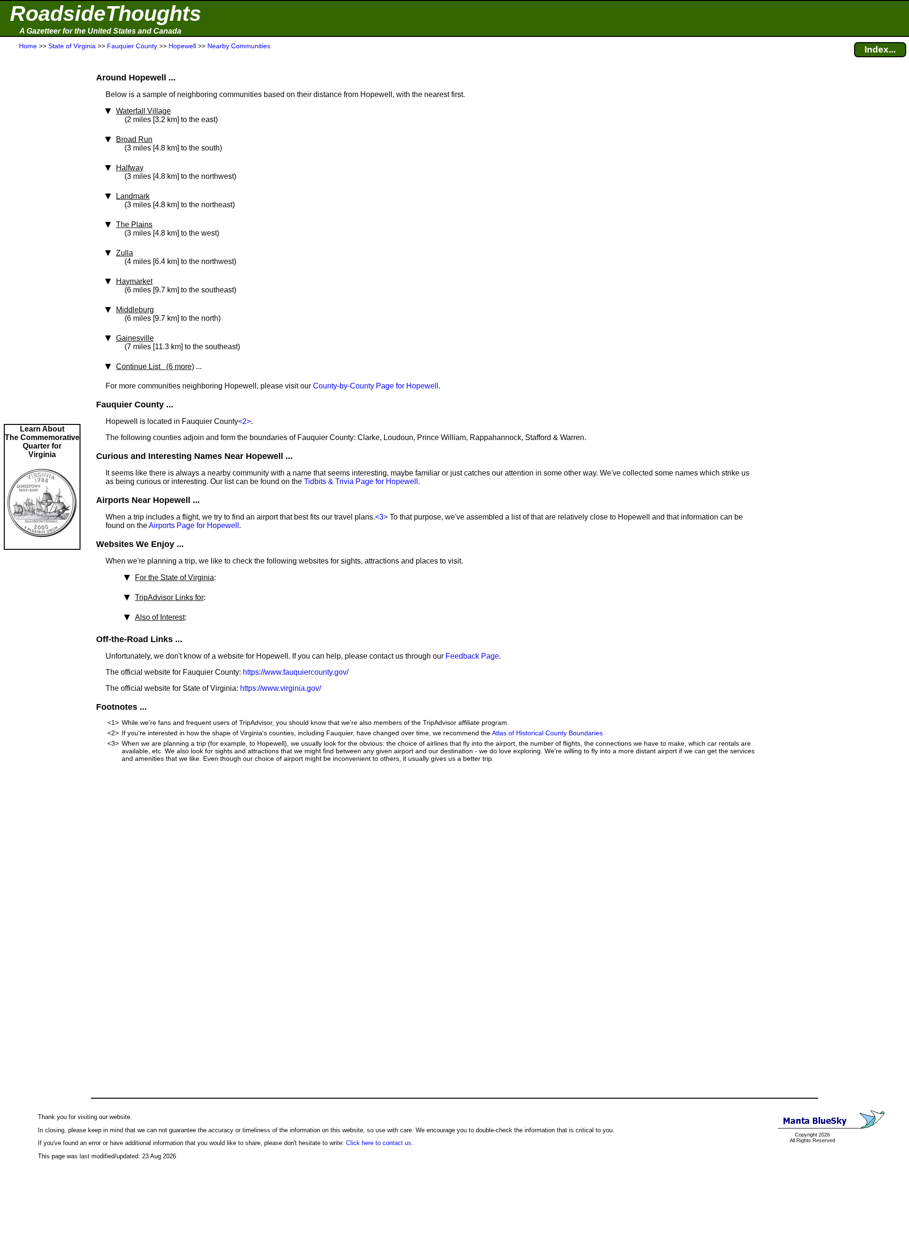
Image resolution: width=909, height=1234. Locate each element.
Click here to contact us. (379, 1142)
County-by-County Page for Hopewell (375, 386)
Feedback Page (472, 656)
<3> (381, 517)
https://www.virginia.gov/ (280, 688)
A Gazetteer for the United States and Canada (100, 31)
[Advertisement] (42, 237)
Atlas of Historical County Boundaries (547, 733)
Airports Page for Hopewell (194, 525)
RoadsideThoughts (105, 13)
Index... (880, 49)
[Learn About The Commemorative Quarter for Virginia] (42, 544)
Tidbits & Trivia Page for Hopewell (361, 481)
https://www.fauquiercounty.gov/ (295, 672)
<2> (244, 421)
